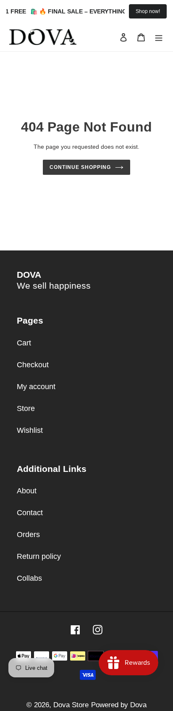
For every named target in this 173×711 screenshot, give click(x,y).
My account (36, 386)
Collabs (29, 578)
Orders (28, 534)
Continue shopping (80, 167)
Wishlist (30, 430)
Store (26, 408)
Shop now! (148, 11)
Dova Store (71, 705)
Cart (24, 343)
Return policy (39, 556)
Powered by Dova (119, 705)
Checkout (33, 365)
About (27, 491)
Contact (30, 512)
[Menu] (159, 37)
